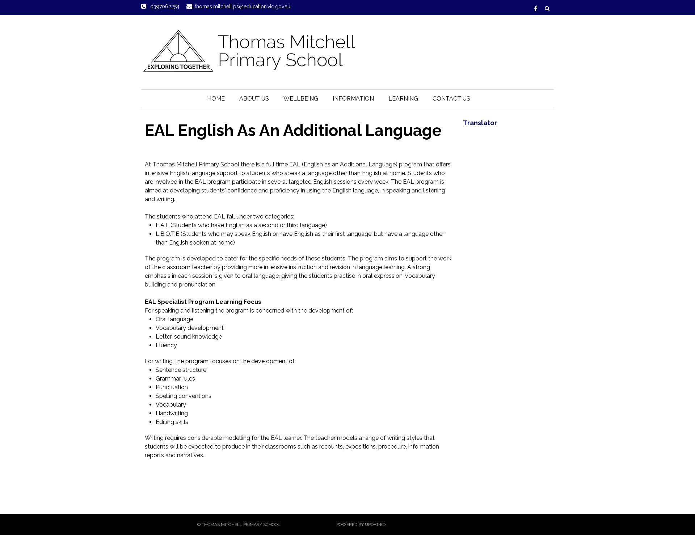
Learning (403, 98)
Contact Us (451, 98)
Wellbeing (300, 98)
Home (216, 98)
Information (353, 98)
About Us (254, 98)
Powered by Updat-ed (361, 524)
